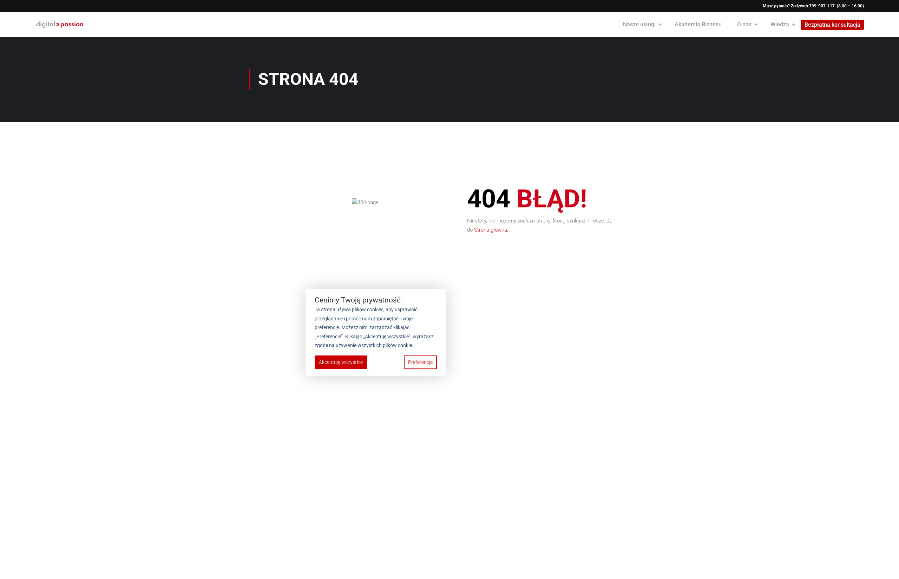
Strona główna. (491, 230)
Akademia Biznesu (698, 24)
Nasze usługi (639, 24)
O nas (744, 24)
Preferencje (420, 362)
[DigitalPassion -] (59, 24)
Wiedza (779, 24)
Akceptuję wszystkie (341, 362)
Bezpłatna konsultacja (832, 24)
